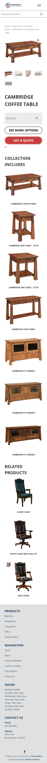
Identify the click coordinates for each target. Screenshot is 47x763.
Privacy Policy (36, 756)
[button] (38, 40)
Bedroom (9, 616)
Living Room (16, 26)
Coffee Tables (17, 29)
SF (6, 147)
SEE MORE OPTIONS (23, 130)
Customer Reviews (13, 660)
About (7, 655)
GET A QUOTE (23, 140)
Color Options (11, 671)
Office (7, 631)
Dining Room (11, 621)
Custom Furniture (13, 666)
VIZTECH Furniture (32, 759)
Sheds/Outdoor (12, 637)
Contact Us (10, 676)
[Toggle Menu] (39, 5)
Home (7, 26)
